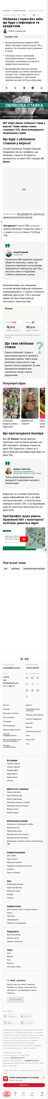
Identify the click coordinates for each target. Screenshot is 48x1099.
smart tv (10, 1023)
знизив (17, 232)
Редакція (6, 709)
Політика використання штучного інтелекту (12, 740)
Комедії (10, 894)
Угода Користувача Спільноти (33, 710)
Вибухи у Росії (12, 809)
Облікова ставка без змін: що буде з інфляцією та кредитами (36, 10)
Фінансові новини (14, 862)
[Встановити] (24, 1081)
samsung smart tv (27, 1023)
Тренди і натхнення (15, 941)
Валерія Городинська (17, 31)
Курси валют (12, 859)
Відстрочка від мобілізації (17, 838)
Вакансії (29, 727)
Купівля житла (13, 938)
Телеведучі (7, 721)
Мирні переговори (14, 799)
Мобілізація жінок (14, 831)
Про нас (6, 705)
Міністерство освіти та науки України (22, 909)
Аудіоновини (12, 777)
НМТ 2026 (11, 916)
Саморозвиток (13, 920)
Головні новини (13, 764)
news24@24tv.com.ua (11, 668)
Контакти (29, 723)
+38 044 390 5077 (32, 668)
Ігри (27, 744)
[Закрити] (43, 1078)
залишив (35, 225)
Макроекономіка (19, 10)
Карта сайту (30, 740)
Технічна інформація (34, 719)
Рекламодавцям (9, 726)
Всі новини (12, 760)
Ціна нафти (11, 856)
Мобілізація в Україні (17, 821)
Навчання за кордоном (16, 923)
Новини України (13, 767)
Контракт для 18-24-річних (17, 834)
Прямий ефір (12, 770)
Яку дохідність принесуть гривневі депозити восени (24, 216)
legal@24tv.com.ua (32, 1060)
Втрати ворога (13, 812)
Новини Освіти (14, 906)
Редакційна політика (11, 713)
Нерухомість (13, 931)
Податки (10, 869)
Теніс (9, 960)
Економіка (7, 10)
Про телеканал (8, 717)
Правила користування (12, 730)
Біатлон (10, 963)
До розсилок (15, 1000)
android (10, 1016)
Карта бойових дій (14, 795)
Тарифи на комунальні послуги (19, 866)
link (27, 678)
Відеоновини (12, 774)
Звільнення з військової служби (20, 824)
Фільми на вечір (13, 891)
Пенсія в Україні (13, 873)
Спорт (10, 950)
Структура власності (33, 731)
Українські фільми (14, 888)
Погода (10, 781)
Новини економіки (16, 852)
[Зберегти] (41, 88)
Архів (28, 735)
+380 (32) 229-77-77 (17, 1058)
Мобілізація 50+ (13, 828)
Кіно (9, 881)
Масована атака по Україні (18, 806)
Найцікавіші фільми (15, 884)
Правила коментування (35, 715)
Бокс (9, 953)
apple (27, 1016)
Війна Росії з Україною (18, 789)
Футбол (10, 956)
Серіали (10, 898)
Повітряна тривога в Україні (18, 802)
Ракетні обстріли (14, 792)
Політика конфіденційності (9, 734)
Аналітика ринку (13, 935)
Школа (9, 913)
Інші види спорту (14, 967)
